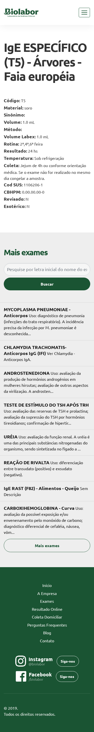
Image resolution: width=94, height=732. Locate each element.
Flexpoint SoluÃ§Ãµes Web (87, 714)
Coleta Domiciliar (47, 616)
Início (54, 585)
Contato (47, 640)
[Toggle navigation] (84, 12)
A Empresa (47, 593)
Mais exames (47, 545)
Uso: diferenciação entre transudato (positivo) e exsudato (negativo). (43, 468)
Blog (47, 632)
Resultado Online (47, 609)
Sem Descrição (46, 491)
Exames (47, 600)
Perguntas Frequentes (47, 624)
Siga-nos (68, 661)
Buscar (47, 284)
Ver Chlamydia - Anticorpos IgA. (39, 353)
